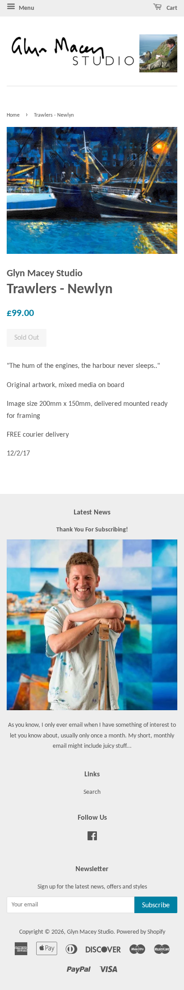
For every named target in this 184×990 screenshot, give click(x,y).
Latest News (92, 512)
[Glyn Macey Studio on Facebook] (92, 838)
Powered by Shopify (141, 932)
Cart (171, 8)
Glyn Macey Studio (90, 932)
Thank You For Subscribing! (92, 530)
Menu (25, 8)
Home (13, 115)
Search (92, 792)
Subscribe (156, 905)
